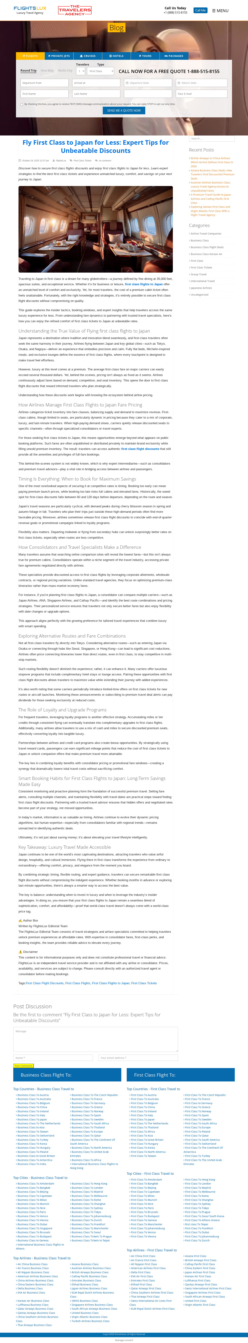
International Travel (203, 281)
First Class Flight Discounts (45, 983)
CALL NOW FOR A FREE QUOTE (169, 71)
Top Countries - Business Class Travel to (43, 1089)
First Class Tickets (83, 160)
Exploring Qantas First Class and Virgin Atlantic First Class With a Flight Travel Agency (210, 211)
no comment (105, 160)
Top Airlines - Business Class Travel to (42, 1258)
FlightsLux (61, 160)
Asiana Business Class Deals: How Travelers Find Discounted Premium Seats (212, 174)
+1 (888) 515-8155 (175, 12)
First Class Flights (77, 983)
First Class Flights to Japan (110, 983)
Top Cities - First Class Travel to (150, 1173)
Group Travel (199, 274)
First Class (197, 260)
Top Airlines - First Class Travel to (152, 1250)
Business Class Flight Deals (207, 247)
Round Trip (28, 70)
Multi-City (65, 70)
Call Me (200, 10)
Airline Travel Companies (206, 233)
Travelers (81, 64)
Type (100, 64)
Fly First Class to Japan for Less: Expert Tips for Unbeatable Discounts (96, 146)
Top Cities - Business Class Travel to (40, 1177)
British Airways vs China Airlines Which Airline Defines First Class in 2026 (212, 162)
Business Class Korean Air (206, 254)
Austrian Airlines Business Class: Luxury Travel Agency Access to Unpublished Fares (211, 186)
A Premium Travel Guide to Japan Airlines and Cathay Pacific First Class (211, 198)
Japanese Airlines (201, 288)
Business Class (200, 240)
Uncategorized (199, 294)
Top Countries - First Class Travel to (153, 1089)
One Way (47, 70)
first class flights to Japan (144, 284)
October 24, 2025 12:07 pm (35, 160)
